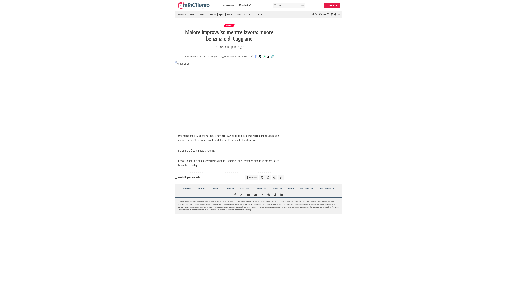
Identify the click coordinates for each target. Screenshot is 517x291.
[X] (316, 14)
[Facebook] (313, 14)
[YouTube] (320, 14)
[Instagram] (328, 14)
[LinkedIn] (339, 14)
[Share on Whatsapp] (264, 56)
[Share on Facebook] (256, 56)
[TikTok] (335, 14)
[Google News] (324, 14)
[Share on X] (260, 56)
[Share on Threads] (268, 56)
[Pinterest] (332, 14)
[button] (272, 56)
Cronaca (229, 25)
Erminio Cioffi (192, 56)
